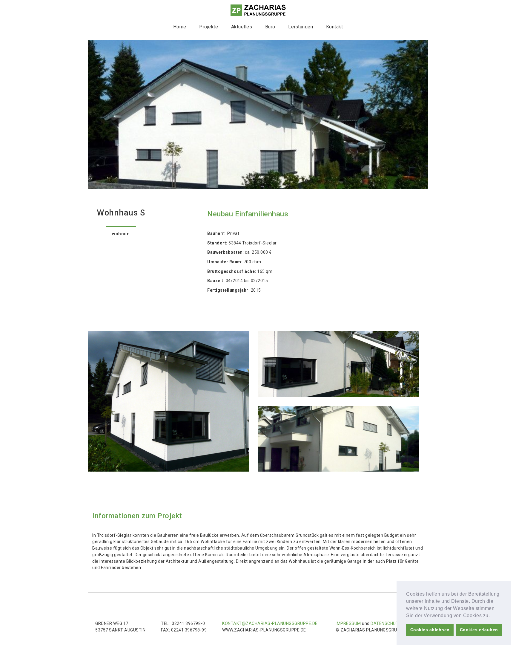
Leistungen (300, 27)
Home (179, 27)
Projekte (208, 27)
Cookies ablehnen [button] (430, 629)
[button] (492, 616)
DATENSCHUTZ (386, 623)
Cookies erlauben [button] (479, 629)
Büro (270, 27)
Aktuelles (241, 27)
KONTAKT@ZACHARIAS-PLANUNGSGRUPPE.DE (270, 623)
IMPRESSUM (348, 623)
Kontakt (334, 27)
